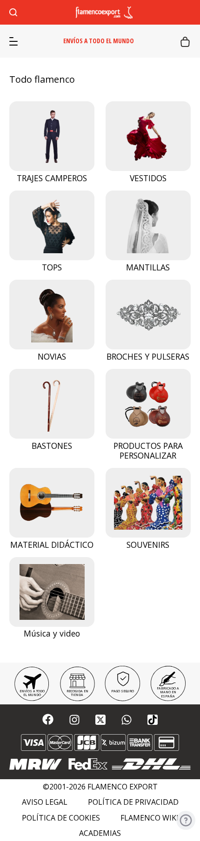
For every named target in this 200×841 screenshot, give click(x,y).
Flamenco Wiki (149, 818)
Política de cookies (61, 818)
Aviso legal (44, 802)
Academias (100, 833)
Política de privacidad (133, 802)
